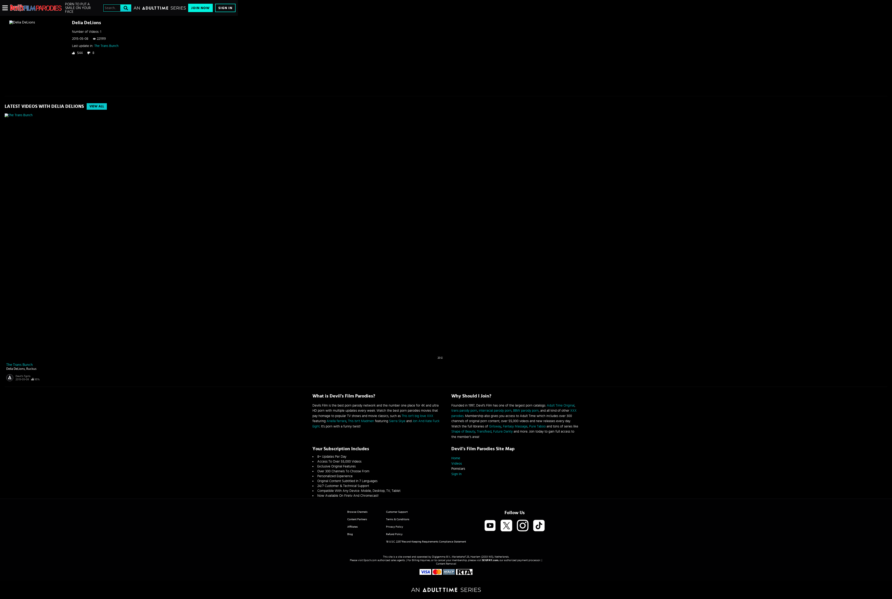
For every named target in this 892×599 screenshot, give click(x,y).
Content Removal (446, 563)
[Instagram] (522, 526)
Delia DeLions (15, 369)
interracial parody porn (495, 410)
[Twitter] (506, 526)
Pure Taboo (537, 426)
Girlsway (495, 426)
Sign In (225, 8)
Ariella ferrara (336, 421)
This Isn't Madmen (361, 421)
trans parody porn (464, 410)
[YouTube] (490, 526)
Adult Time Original (560, 405)
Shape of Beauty (463, 431)
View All (96, 106)
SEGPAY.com (490, 560)
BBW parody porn (526, 410)
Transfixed (484, 431)
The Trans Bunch (106, 46)
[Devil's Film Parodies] (36, 8)
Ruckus (31, 369)
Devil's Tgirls (23, 376)
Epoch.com (370, 560)
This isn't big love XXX (417, 416)
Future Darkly (503, 431)
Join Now (200, 8)
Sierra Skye (397, 421)
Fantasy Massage (515, 426)
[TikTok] (539, 526)
